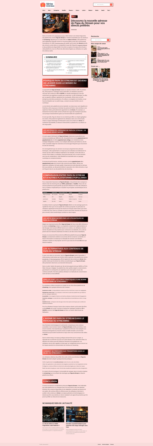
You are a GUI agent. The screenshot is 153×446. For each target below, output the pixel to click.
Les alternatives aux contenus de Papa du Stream (76, 61)
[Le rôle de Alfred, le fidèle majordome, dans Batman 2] (53, 414)
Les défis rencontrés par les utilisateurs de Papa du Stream (55, 70)
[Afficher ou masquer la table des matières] (71, 57)
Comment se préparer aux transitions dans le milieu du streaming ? (77, 70)
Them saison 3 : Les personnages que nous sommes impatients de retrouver (103, 55)
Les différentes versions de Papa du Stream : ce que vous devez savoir (54, 64)
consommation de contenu (59, 36)
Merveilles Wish (45, 259)
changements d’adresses (82, 45)
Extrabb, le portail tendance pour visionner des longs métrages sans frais (77, 425)
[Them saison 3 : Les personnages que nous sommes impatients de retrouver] (93, 54)
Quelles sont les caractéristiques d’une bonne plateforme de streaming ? (76, 64)
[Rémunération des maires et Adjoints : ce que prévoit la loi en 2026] (100, 73)
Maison (98, 46)
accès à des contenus (59, 43)
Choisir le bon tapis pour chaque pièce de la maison (103, 48)
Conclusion (70, 72)
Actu (74, 16)
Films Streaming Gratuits (55, 259)
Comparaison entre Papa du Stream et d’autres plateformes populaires (53, 67)
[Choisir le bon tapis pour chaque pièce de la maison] (93, 48)
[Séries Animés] (47, 4)
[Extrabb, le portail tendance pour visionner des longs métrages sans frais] (77, 414)
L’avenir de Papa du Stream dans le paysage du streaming (76, 67)
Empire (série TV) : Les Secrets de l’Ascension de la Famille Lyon (103, 61)
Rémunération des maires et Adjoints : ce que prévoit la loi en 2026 (100, 80)
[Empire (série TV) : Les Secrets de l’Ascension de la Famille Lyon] (93, 60)
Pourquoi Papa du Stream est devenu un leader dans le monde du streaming (54, 61)
